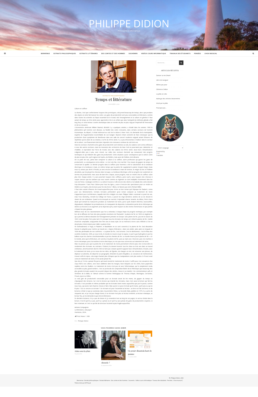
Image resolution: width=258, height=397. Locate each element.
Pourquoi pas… (161, 108)
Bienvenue (45, 53)
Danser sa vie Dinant (163, 75)
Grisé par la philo (162, 103)
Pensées (197, 53)
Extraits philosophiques (65, 53)
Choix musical (210, 53)
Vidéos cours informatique (153, 53)
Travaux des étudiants (180, 53)
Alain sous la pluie (83, 351)
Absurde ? (105, 363)
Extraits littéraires (89, 53)
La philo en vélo (161, 94)
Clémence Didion (162, 89)
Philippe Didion (129, 23)
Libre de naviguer (162, 80)
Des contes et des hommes (113, 53)
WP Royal (88, 383)
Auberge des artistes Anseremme (168, 99)
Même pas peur (161, 85)
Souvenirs (133, 53)
